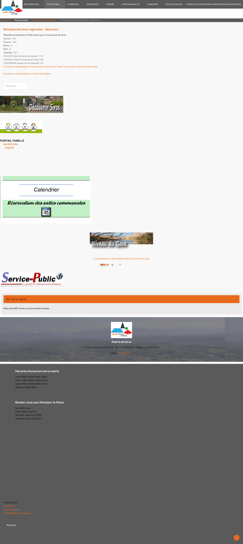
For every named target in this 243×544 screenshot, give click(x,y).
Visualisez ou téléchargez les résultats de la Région (27, 73)
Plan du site (9, 506)
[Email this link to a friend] (238, 35)
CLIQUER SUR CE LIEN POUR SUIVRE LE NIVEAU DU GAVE (121, 259)
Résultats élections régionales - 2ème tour (31, 29)
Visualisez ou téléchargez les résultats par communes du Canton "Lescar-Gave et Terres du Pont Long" (51, 66)
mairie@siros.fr (125, 353)
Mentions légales (11, 509)
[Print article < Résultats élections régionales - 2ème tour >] (235, 35)
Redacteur (11, 525)
